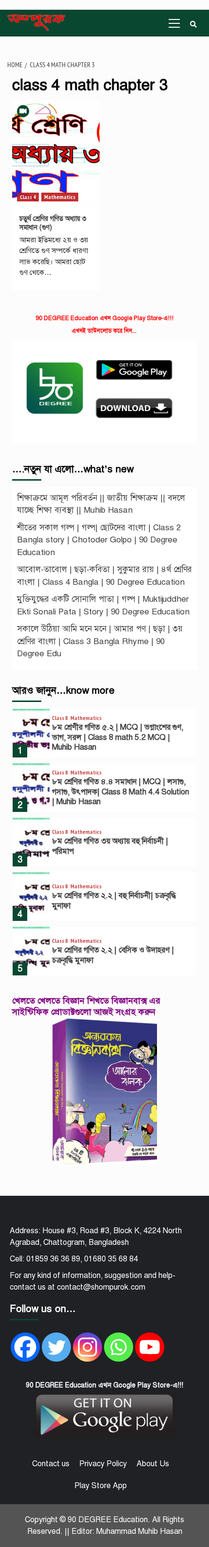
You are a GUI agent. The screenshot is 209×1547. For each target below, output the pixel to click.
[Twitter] (56, 1347)
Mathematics (59, 196)
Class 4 (28, 196)
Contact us (51, 1464)
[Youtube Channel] (149, 1347)
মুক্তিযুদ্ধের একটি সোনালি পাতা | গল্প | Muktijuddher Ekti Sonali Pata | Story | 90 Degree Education (103, 605)
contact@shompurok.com (101, 1287)
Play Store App (100, 1486)
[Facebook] (25, 1347)
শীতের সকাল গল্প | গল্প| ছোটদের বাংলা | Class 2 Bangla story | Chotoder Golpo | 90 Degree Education (99, 540)
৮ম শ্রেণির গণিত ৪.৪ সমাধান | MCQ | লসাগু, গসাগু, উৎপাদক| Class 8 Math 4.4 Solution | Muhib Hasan (120, 792)
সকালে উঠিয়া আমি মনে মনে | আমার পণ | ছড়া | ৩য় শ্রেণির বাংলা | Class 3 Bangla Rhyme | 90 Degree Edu (100, 641)
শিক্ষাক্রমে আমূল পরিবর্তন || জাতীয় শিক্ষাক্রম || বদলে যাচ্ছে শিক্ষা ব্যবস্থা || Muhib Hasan (101, 504)
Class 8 (60, 718)
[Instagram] (87, 1347)
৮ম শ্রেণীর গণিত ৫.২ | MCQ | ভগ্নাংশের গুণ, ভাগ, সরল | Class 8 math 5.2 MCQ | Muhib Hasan (117, 737)
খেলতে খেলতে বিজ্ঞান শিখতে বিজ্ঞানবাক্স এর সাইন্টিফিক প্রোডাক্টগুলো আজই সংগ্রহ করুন (86, 1006)
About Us (153, 1464)
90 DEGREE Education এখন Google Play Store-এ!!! (104, 318)
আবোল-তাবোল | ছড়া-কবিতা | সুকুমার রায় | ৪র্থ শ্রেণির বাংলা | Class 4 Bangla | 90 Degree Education (104, 575)
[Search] (193, 24)
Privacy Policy (103, 1464)
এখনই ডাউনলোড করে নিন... (104, 330)
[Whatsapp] (118, 1347)
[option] (104, 735)
